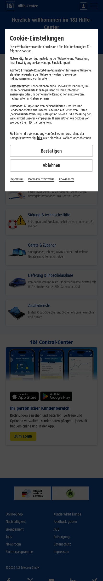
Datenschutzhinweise (41, 179)
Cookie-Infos (66, 179)
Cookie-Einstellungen (37, 38)
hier (39, 138)
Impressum (16, 179)
